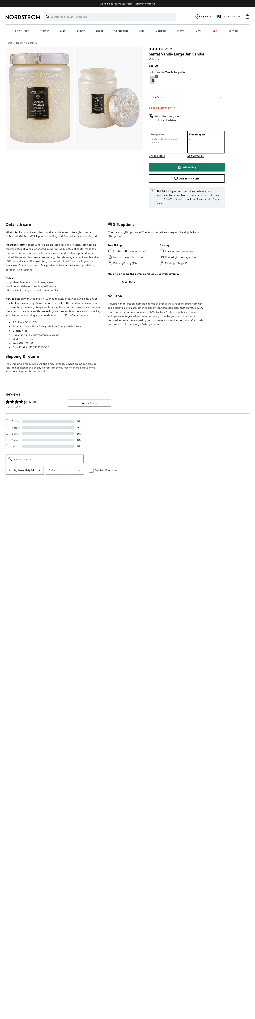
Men (63, 30)
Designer (160, 30)
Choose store (157, 155)
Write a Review (89, 403)
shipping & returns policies (34, 371)
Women (44, 30)
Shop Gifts (128, 282)
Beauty (80, 30)
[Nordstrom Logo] (23, 17)
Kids (141, 30)
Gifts (199, 30)
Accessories (121, 30)
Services (233, 30)
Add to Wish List (189, 178)
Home (181, 30)
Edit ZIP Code (195, 155)
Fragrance (31, 43)
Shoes (99, 30)
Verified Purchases (106, 470)
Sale (215, 30)
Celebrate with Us (144, 3)
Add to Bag (189, 167)
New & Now (22, 30)
